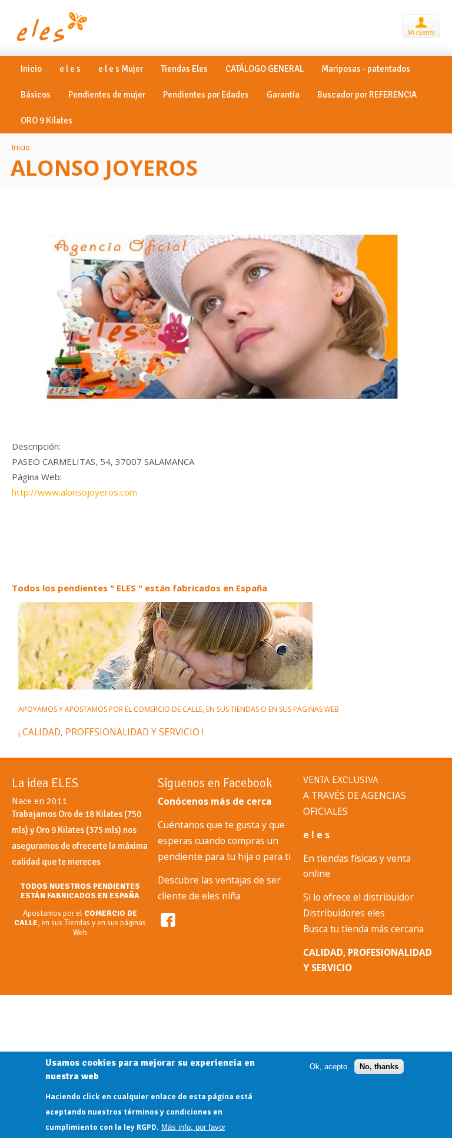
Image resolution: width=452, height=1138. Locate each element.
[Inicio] (50, 42)
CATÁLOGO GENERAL (264, 67)
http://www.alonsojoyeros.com (74, 492)
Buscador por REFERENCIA (367, 93)
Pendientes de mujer (106, 93)
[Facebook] (168, 919)
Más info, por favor (193, 1127)
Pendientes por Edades (206, 93)
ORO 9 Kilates (46, 119)
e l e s (70, 67)
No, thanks (379, 1066)
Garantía (283, 93)
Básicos (36, 93)
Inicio (31, 67)
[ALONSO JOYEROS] (222, 431)
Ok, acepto (328, 1066)
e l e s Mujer (120, 67)
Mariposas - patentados (365, 67)
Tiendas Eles (184, 67)
